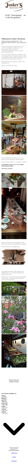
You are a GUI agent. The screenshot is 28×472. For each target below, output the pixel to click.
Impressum (14, 461)
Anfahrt (14, 457)
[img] (14, 5)
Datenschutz (14, 453)
